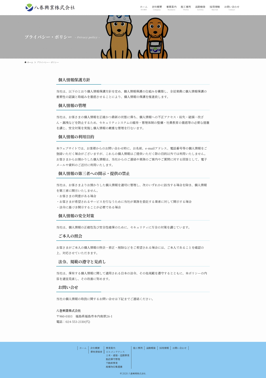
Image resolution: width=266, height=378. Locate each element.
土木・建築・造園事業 (117, 355)
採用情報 (164, 348)
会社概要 (95, 348)
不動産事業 (112, 363)
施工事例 (138, 348)
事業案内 (110, 348)
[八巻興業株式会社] (50, 7)
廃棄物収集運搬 (114, 366)
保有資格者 (96, 351)
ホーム (82, 348)
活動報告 (151, 348)
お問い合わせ (179, 348)
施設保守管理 (113, 359)
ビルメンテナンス (115, 351)
